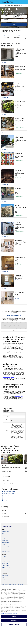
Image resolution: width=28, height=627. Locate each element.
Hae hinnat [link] (17, 246)
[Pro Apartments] (14, 264)
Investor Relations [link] (5, 542)
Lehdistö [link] (3, 544)
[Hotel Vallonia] (14, 177)
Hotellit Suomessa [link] (5, 556)
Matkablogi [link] (4, 569)
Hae (14, 24)
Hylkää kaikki (14, 620)
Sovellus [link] (3, 549)
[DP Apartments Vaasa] (14, 299)
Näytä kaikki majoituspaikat (14, 315)
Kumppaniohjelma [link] (5, 538)
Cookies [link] (3, 577)
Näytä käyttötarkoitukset (14, 624)
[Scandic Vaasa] (14, 90)
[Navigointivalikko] (25, 2)
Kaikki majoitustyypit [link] (6, 567)
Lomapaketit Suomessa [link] (6, 561)
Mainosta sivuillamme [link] (6, 551)
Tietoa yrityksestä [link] (5, 531)
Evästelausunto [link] (5, 582)
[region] (14, 606)
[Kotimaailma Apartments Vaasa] (14, 247)
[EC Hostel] (14, 195)
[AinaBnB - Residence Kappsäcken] (14, 230)
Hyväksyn (14, 616)
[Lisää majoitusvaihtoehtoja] (14, 483)
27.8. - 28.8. (6, 35)
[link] (14, 491)
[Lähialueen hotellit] (14, 476)
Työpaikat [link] (4, 533)
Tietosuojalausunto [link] (5, 575)
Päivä (5, 17)
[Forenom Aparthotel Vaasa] (14, 212)
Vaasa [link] (5, 5)
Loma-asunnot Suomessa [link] (7, 558)
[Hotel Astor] (14, 160)
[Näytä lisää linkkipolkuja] (2, 5)
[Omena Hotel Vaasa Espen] (14, 143)
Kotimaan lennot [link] (5, 563)
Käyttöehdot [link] (4, 579)
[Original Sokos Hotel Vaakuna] (14, 125)
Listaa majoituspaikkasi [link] (6, 535)
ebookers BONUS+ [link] (5, 546)
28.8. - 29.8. (17, 35)
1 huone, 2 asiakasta (9, 21)
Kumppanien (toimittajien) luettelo (9, 613)
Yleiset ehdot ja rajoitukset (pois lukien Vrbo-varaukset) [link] (12, 584)
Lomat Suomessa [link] (5, 565)
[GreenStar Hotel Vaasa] (14, 108)
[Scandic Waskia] (14, 73)
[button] (14, 62)
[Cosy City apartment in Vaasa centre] (14, 282)
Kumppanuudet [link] (5, 540)
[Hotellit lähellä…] (14, 480)
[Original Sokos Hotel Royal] (14, 56)
